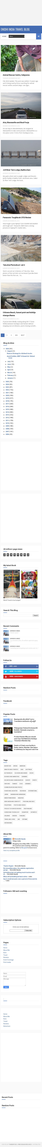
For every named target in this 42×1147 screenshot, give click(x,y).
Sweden (14, 815)
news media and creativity (12, 801)
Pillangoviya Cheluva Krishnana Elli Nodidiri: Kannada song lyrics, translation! (26, 730)
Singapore (25, 812)
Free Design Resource (25, 1144)
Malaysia (20, 798)
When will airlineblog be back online (15, 876)
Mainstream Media (9, 798)
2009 (7, 426)
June (9, 364)
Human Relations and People (13, 787)
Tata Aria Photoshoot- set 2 (14, 265)
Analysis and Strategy (11, 769)
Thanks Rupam (8, 866)
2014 (7, 412)
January (10, 378)
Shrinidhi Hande (15, 631)
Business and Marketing (11, 776)
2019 (7, 398)
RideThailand (28, 808)
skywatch (34, 812)
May (8, 367)
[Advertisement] (12, 12)
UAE (19, 819)
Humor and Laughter (10, 791)
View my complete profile (11, 850)
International (32, 791)
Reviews (6, 957)
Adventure (7, 766)
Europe (28, 780)
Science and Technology (11, 812)
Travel (5, 955)
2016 (7, 406)
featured (7, 783)
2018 (7, 401)
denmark (24, 776)
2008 (7, 429)
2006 (7, 434)
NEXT (23, 335)
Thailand (22, 815)
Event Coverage (8, 960)
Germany (28, 783)
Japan (6, 794)
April (9, 370)
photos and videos (19, 805)
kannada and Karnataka (18, 794)
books (31, 773)
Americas (22, 766)
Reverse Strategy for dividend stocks (19, 353)
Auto (5, 952)
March (9, 372)
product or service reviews (12, 808)
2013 (7, 415)
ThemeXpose (13, 1144)
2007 (7, 431)
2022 (7, 390)
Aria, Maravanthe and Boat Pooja (16, 122)
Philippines (7, 805)
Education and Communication (13, 780)
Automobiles (8, 773)
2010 (7, 423)
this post (24, 848)
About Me (6, 950)
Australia (29, 769)
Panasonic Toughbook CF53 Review (17, 217)
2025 (7, 381)
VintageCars (8, 823)
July (8, 361)
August (9, 351)
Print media (7, 962)
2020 (7, 395)
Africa (15, 766)
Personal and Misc (28, 801)
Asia (22, 769)
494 (16, 335)
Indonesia (23, 791)
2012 (7, 417)
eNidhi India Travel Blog (15, 29)
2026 (7, 348)
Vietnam (24, 819)
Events (35, 780)
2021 (7, 393)
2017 (7, 404)
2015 (7, 409)
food (21, 783)
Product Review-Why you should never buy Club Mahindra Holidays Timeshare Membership (25, 738)
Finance (14, 783)
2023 (7, 387)
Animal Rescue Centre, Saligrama (16, 75)
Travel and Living (9, 819)
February (10, 375)
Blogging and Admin (21, 773)
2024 (7, 384)
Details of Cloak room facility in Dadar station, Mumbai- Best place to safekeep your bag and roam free (26, 747)
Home (4, 36)
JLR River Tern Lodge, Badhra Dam (16, 170)
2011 (7, 420)
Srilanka (7, 815)
